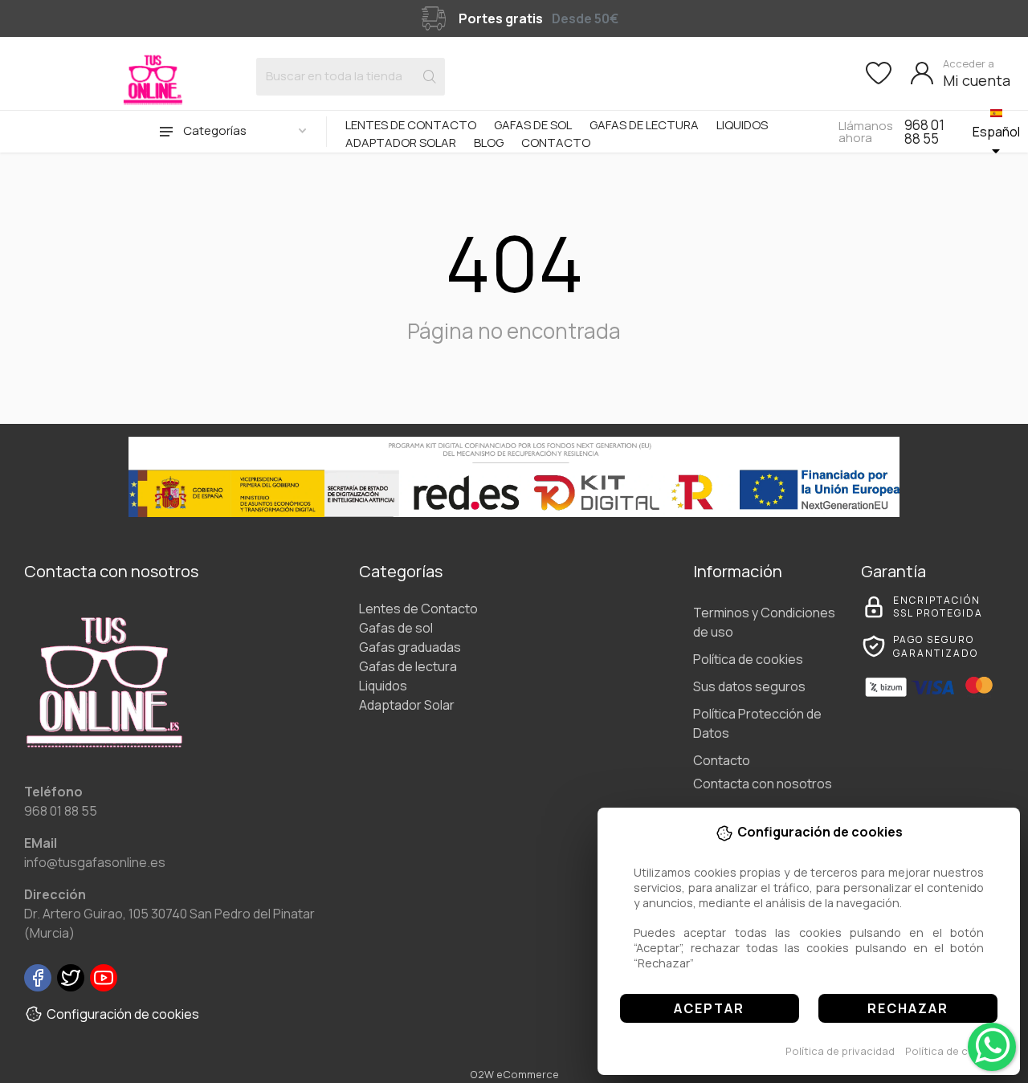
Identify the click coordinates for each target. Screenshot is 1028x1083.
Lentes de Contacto (410, 124)
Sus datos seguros (749, 686)
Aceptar (709, 1008)
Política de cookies (953, 1051)
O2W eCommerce (514, 1074)
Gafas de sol (533, 124)
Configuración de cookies (123, 1014)
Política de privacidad (840, 1051)
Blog (489, 142)
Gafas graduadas (410, 647)
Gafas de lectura (644, 124)
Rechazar (907, 1008)
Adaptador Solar (400, 142)
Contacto (555, 142)
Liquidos (742, 124)
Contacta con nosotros (762, 783)
